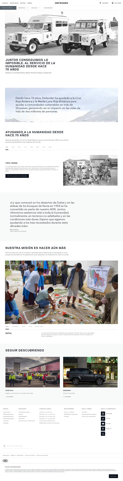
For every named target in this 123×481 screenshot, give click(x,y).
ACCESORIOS (22, 418)
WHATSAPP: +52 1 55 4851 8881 (47, 418)
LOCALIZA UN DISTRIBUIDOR (88, 416)
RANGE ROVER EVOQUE (8, 418)
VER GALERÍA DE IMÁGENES (18, 176)
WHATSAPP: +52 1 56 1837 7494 (47, 414)
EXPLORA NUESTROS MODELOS (89, 414)
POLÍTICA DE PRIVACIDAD (42, 455)
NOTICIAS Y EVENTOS (69, 412)
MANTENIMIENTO (23, 416)
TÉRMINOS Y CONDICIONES (17, 455)
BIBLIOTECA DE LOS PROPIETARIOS (27, 420)
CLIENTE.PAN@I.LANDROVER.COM (47, 420)
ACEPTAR (113, 476)
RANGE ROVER (6, 412)
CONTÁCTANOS (6, 455)
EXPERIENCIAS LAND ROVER (70, 414)
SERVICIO (21, 414)
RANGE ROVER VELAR (8, 416)
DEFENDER (5, 423)
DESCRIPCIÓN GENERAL (24, 412)
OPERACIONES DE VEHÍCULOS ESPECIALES (49, 423)
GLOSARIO (66, 416)
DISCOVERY (6, 420)
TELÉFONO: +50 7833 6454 (45, 412)
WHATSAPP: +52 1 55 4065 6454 (47, 416)
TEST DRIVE (84, 412)
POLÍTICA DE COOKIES (30, 455)
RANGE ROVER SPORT (8, 414)
